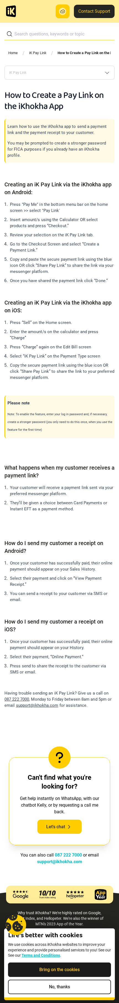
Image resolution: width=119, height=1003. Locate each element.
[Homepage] (11, 11)
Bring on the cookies (59, 969)
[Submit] (9, 34)
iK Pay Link (38, 53)
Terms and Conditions (41, 955)
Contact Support (94, 11)
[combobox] (59, 34)
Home (13, 53)
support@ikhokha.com (37, 705)
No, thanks (59, 986)
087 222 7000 (16, 699)
